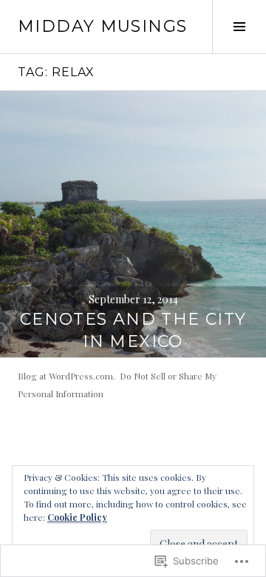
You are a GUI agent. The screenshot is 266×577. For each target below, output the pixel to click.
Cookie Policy (77, 517)
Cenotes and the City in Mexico (133, 330)
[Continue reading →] (133, 224)
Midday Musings (102, 26)
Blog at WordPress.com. (66, 376)
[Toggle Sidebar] (239, 26)
